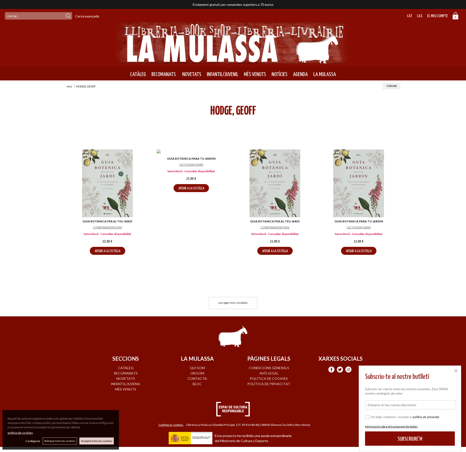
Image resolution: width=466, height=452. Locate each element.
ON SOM (197, 373)
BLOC (197, 384)
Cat (409, 16)
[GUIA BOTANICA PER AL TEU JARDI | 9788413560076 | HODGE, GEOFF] (275, 183)
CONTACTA (197, 378)
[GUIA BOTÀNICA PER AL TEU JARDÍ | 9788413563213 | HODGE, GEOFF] (107, 183)
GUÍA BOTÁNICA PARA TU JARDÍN (191, 158)
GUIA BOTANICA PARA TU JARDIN (358, 221)
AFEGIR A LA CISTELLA (107, 251)
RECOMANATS (163, 74)
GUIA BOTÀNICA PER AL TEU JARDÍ (107, 221)
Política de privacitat (268, 384)
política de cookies (20, 433)
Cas (419, 16)
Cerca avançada (87, 16)
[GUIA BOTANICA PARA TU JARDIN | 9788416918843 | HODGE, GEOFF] (358, 183)
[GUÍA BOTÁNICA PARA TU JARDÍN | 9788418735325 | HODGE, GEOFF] (191, 152)
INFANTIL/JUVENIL (222, 74)
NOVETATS (191, 74)
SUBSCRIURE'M (410, 439)
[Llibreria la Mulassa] (233, 61)
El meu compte (437, 16)
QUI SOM (197, 368)
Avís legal (268, 373)
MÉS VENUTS (255, 74)
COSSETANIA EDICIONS (107, 227)
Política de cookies (269, 378)
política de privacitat (426, 417)
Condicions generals (269, 368)
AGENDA (300, 74)
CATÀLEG (138, 74)
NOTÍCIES (279, 74)
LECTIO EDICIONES (191, 164)
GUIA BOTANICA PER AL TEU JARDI (275, 221)
